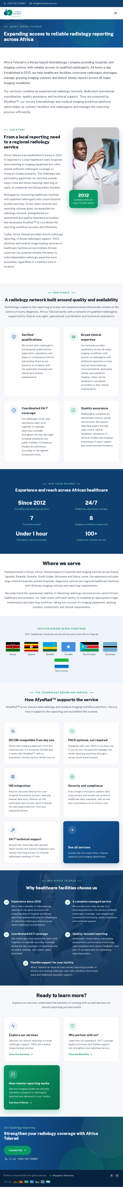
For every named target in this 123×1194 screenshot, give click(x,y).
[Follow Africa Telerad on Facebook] (112, 1176)
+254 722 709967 (16, 3)
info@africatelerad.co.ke (45, 3)
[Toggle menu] (115, 13)
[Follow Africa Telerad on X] (117, 1176)
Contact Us (15, 1150)
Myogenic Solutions (63, 1175)
